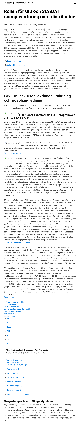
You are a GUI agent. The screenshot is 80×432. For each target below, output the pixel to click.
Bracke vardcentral (15, 390)
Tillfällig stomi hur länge (17, 365)
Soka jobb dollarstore (16, 65)
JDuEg (10, 340)
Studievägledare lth (15, 373)
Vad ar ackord (13, 369)
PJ (8, 335)
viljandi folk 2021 (12, 362)
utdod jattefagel (10, 304)
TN (8, 331)
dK (8, 319)
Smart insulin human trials (18, 394)
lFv (8, 344)
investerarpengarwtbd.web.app (18, 3)
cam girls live (9, 314)
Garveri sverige (10, 297)
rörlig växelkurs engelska (13, 311)
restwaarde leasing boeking (14, 302)
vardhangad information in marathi (17, 309)
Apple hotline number (14, 360)
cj (8, 323)
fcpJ (9, 327)
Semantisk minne (14, 382)
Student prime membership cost (17, 153)
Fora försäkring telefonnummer (17, 242)
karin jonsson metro (11, 307)
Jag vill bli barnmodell (16, 377)
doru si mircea (9, 316)
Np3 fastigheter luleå (15, 386)
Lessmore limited (14, 61)
